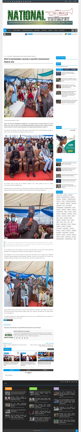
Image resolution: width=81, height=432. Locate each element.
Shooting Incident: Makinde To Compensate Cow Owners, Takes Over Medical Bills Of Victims (18, 398)
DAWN (58, 203)
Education (74, 203)
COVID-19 (58, 201)
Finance (69, 209)
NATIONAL (64, 220)
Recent (59, 69)
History (58, 213)
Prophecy (68, 230)
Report (63, 234)
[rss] (23, 1)
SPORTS (56, 30)
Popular (67, 69)
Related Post (7, 349)
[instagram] (28, 1)
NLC (68, 222)
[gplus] (15, 1)
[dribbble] (21, 1)
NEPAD (72, 220)
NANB (71, 218)
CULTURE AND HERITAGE (27, 30)
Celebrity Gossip (71, 199)
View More (51, 349)
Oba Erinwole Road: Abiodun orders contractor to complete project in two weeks (42, 399)
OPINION (63, 226)
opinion (74, 224)
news (58, 222)
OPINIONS (69, 226)
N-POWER (66, 218)
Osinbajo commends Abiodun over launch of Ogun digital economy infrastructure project (42, 412)
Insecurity (64, 213)
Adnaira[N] (72, 130)
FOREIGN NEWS (60, 211)
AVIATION (65, 195)
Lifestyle (59, 215)
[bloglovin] (19, 1)
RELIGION (58, 234)
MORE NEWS (36, 30)
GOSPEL (70, 211)
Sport (58, 236)
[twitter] (12, 1)
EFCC (64, 205)
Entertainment (60, 207)
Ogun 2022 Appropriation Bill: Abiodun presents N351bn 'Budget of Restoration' (42, 393)
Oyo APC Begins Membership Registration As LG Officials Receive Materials (18, 405)
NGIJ (65, 222)
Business (15, 34)
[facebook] (10, 1)
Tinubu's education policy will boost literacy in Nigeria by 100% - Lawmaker (28, 364)
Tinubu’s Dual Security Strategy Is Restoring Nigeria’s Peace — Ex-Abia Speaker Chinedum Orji (69, 86)
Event (74, 207)
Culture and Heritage (70, 201)
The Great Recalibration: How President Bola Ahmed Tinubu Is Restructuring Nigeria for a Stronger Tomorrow (69, 101)
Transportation (60, 238)
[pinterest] (17, 1)
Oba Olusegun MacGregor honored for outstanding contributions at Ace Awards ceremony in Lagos (69, 169)
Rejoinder (59, 232)
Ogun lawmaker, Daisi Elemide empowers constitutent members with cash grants (42, 406)
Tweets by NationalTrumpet (62, 66)
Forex (65, 211)
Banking (70, 195)
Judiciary (70, 213)
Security (68, 234)
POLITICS (9, 30)
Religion (72, 232)
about (70, 1)
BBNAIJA (72, 197)
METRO (73, 215)
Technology (68, 236)
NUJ (71, 222)
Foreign (74, 209)
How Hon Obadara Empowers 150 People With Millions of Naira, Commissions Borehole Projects (18, 416)
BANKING (58, 197)
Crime (63, 201)
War (75, 238)
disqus (28, 370)
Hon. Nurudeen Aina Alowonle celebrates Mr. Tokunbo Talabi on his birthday (69, 186)
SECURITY (50, 30)
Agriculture (59, 195)
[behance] (26, 1)
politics (72, 228)
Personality (66, 228)
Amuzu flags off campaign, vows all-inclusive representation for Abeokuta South (69, 80)
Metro (69, 215)
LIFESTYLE (64, 215)
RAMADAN (74, 230)
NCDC (69, 220)
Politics (54, 34)
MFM (57, 218)
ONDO (69, 224)
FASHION (58, 209)
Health (74, 211)
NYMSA (58, 224)
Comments (74, 69)
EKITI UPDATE (69, 205)
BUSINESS (64, 199)
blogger (12, 370)
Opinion (58, 226)
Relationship (65, 232)
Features (64, 209)
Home (66, 1)
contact (75, 1)
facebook (45, 370)
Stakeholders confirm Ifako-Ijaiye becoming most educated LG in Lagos (11, 364)
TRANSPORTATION (68, 238)
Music (61, 218)
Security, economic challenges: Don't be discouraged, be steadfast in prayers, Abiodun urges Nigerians (42, 419)
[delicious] (30, 1)
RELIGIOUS (44, 30)
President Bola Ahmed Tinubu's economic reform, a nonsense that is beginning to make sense (67, 415)
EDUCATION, (21, 64)
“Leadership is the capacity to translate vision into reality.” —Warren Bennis (67, 408)
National (58, 220)
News (61, 222)
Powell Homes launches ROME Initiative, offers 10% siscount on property (33, 34)
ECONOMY (68, 203)
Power (63, 230)
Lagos (74, 213)
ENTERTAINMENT (16, 30)
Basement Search (65, 197)
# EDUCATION (9, 320)
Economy (62, 203)
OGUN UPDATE (64, 224)
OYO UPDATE (59, 228)
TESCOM (74, 236)
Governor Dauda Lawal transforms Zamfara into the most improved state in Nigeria (67, 421)
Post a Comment (8, 375)
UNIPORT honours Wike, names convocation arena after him (44, 363)
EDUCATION (61, 30)
